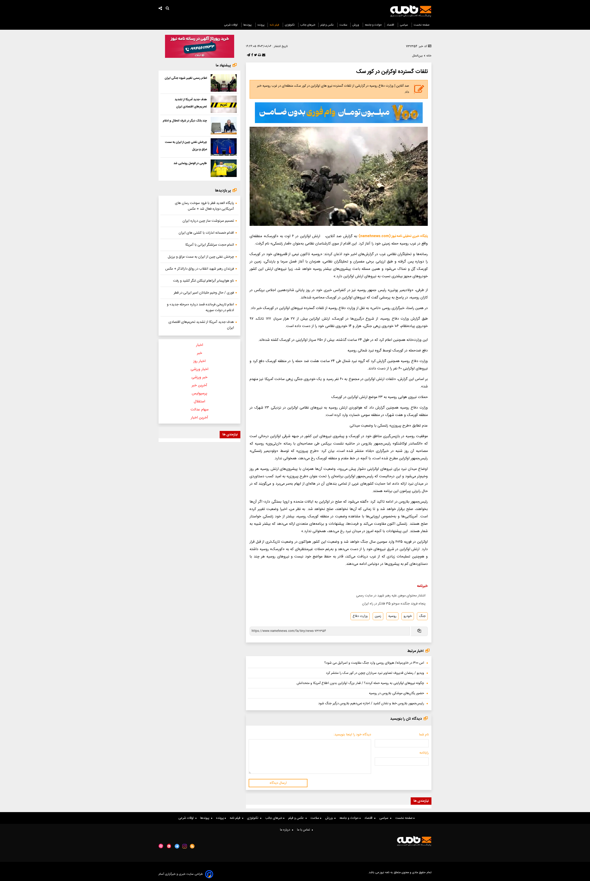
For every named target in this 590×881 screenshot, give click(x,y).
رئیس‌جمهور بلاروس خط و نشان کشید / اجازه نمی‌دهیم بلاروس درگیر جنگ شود (371, 703)
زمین (378, 616)
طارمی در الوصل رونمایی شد (190, 163)
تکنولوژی (290, 25)
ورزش (356, 25)
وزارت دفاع (360, 616)
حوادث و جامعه (373, 25)
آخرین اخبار (199, 418)
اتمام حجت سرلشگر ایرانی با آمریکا (209, 245)
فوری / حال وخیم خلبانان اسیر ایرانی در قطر (204, 293)
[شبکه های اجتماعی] (160, 9)
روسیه (392, 616)
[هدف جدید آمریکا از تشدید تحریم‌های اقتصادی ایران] (224, 104)
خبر (199, 353)
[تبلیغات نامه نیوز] (339, 112)
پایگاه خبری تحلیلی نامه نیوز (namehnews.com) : (392, 236)
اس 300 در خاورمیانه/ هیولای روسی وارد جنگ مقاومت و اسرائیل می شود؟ (374, 663)
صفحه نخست (422, 25)
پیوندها (247, 25)
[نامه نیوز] (410, 11)
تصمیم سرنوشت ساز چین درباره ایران (208, 221)
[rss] (192, 846)
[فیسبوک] (251, 55)
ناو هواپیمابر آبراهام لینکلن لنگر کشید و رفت (203, 281)
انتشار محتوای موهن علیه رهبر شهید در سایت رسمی (390, 595)
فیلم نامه (275, 25)
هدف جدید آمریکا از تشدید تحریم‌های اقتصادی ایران (201, 325)
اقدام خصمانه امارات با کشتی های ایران (206, 233)
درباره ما (286, 829)
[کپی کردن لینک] (419, 631)
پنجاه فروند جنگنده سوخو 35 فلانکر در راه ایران (393, 604)
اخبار (199, 345)
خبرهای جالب (307, 25)
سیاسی (404, 25)
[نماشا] (169, 846)
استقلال (199, 401)
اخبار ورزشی (199, 369)
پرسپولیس (199, 393)
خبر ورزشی (199, 377)
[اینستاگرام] (184, 846)
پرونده (261, 25)
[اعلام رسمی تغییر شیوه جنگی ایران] (224, 83)
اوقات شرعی (231, 25)
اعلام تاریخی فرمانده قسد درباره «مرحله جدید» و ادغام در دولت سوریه (200, 307)
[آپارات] (161, 846)
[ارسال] (263, 55)
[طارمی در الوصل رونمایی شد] (224, 168)
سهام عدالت (200, 410)
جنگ (422, 616)
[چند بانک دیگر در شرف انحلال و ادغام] (224, 125)
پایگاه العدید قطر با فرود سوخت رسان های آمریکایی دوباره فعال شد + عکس (204, 206)
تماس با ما (304, 829)
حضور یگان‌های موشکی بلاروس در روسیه (396, 693)
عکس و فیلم (327, 25)
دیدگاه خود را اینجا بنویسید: (352, 734)
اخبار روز (199, 361)
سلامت (343, 25)
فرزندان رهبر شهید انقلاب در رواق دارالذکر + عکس (199, 269)
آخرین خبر (199, 385)
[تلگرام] (248, 55)
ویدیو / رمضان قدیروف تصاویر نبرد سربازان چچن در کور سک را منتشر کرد (375, 673)
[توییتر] (255, 55)
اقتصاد (391, 25)
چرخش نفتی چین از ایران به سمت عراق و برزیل (201, 257)
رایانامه (424, 753)
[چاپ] (259, 55)
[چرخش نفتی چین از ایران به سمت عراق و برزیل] (224, 147)
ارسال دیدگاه (278, 783)
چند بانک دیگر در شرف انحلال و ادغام (185, 120)
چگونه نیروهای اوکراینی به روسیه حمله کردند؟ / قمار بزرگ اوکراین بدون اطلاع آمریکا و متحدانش (360, 683)
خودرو (408, 616)
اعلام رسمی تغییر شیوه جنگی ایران (186, 78)
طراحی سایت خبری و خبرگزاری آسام (181, 874)
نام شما (424, 734)
